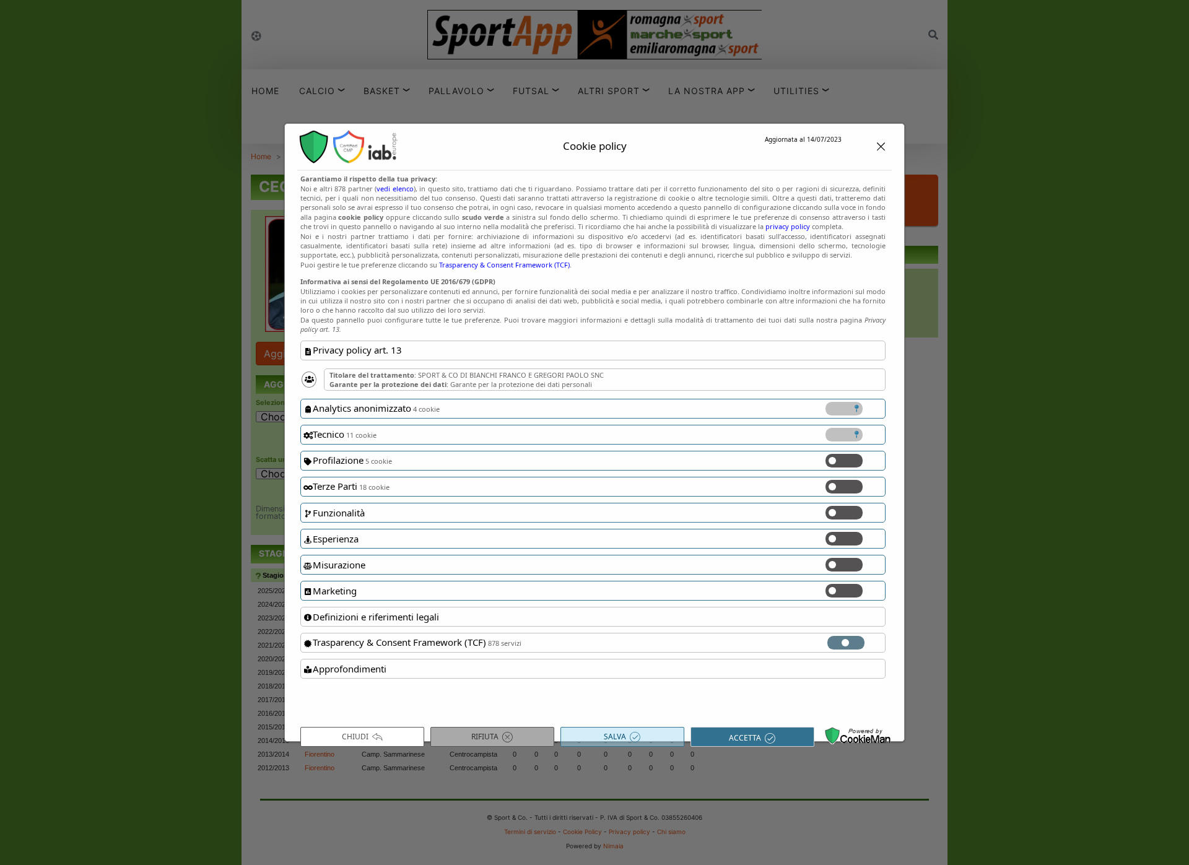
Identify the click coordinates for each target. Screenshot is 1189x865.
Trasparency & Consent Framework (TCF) (504, 264)
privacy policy (787, 226)
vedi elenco (395, 188)
